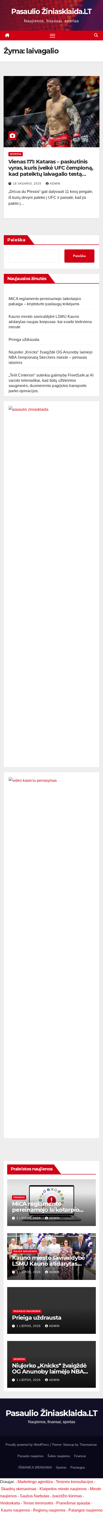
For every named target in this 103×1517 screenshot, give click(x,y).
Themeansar (88, 1444)
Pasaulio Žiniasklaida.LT (51, 11)
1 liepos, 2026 (29, 1272)
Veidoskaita (10, 1503)
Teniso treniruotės (38, 1503)
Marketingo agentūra (35, 1482)
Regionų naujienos (49, 1510)
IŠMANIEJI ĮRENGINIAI (35, 1467)
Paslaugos (77, 1467)
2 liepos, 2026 (29, 1218)
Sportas (15, 154)
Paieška (16, 240)
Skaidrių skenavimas (18, 1489)
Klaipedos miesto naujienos (63, 1489)
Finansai (19, 1197)
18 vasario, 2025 (27, 183)
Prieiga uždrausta (24, 340)
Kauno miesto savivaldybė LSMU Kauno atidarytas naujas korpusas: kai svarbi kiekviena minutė (50, 322)
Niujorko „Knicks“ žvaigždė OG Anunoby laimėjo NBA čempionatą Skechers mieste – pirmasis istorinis (50, 357)
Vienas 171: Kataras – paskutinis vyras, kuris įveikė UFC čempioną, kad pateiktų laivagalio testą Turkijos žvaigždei (50, 171)
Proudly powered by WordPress (28, 1444)
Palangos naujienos (86, 1510)
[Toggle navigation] (52, 35)
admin (55, 183)
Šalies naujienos (25, 1251)
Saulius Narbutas (34, 1496)
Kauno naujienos (15, 1510)
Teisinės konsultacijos (74, 1482)
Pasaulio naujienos (26, 1311)
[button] (96, 35)
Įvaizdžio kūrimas (67, 1496)
